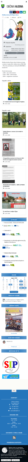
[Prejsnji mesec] (3, 278)
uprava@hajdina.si (15, 410)
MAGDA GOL (10, 341)
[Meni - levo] (1, 1)
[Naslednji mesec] (24, 278)
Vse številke (14, 333)
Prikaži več (14, 346)
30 (24, 288)
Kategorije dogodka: (10, 42)
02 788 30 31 (15, 408)
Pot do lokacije (21, 53)
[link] (11, 12)
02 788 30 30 (15, 406)
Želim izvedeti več (6, 460)
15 (21, 284)
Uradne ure (14, 415)
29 (21, 288)
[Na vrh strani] (14, 391)
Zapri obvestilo (15, 460)
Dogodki (14, 275)
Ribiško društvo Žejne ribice (17, 48)
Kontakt (14, 397)
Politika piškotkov (18, 457)
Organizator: (8, 46)
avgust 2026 (14, 278)
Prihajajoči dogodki (13, 295)
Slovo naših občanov (14, 338)
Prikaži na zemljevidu (11, 53)
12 (10, 284)
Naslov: (7, 50)
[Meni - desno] (26, 1)
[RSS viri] (14, 438)
